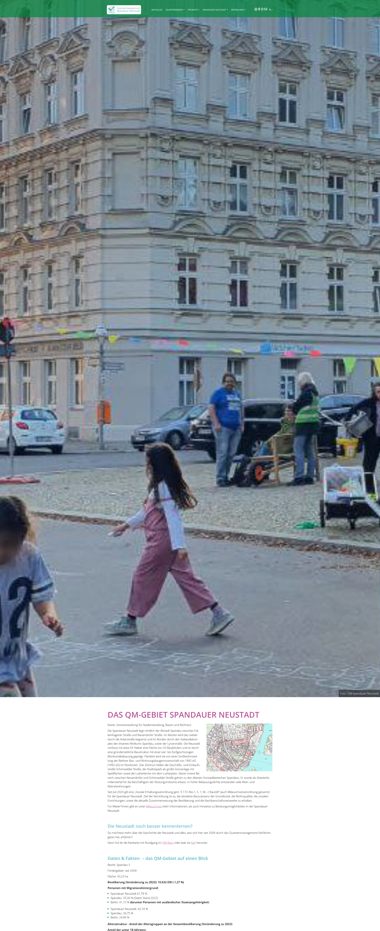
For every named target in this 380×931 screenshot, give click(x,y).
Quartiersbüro (174, 9)
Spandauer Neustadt (214, 9)
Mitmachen (237, 9)
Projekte (193, 9)
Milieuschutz (154, 806)
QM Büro (168, 843)
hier (193, 843)
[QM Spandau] (124, 9)
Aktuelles (156, 9)
